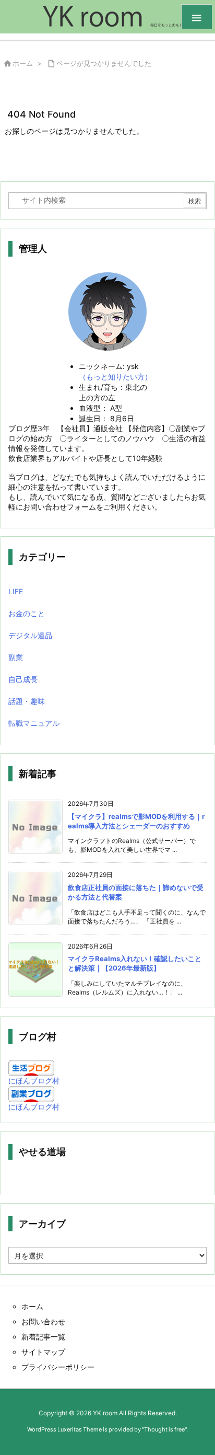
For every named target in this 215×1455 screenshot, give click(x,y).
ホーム (23, 63)
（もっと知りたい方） (115, 376)
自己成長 (23, 679)
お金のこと (26, 613)
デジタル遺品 (30, 635)
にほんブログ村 (33, 1080)
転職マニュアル (33, 723)
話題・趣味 (26, 701)
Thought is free (164, 1429)
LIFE (15, 591)
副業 (15, 657)
